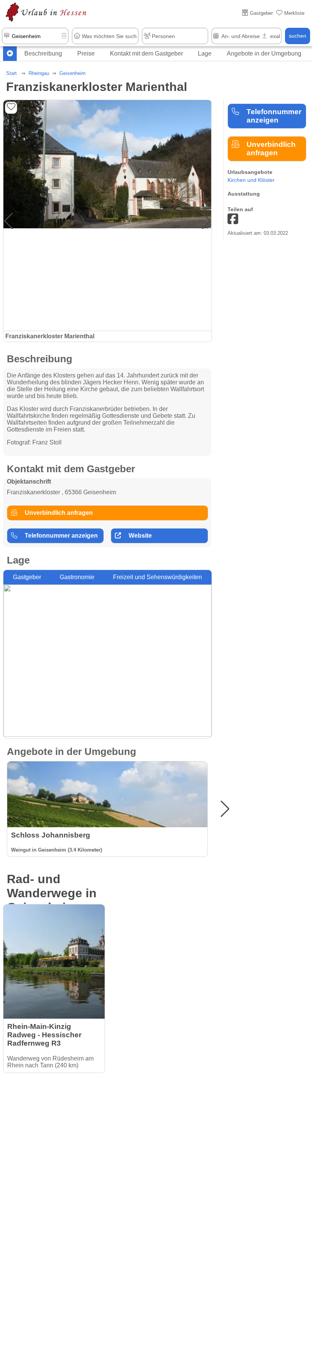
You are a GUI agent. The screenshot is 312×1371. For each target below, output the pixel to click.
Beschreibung (43, 53)
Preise (86, 53)
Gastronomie (77, 577)
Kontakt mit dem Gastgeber (146, 53)
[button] (206, 221)
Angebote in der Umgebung (264, 53)
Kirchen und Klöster (251, 180)
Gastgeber (27, 577)
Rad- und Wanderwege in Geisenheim (52, 893)
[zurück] (10, 53)
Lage (205, 53)
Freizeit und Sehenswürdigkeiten (157, 577)
